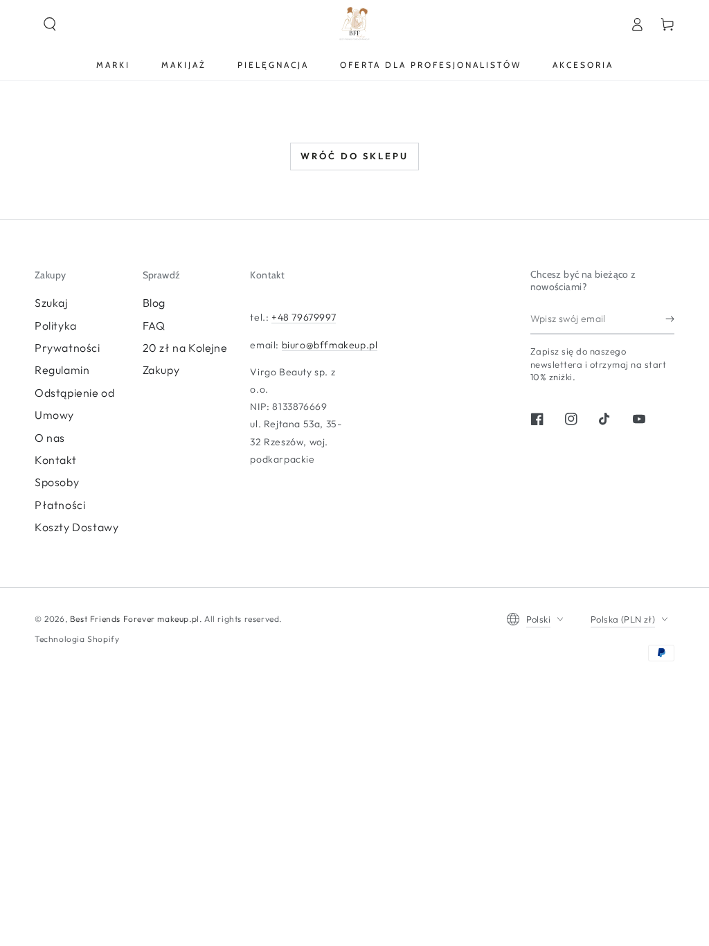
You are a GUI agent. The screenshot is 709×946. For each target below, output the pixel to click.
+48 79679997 (303, 317)
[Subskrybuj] (669, 318)
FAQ (154, 325)
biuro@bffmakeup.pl (330, 345)
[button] (50, 24)
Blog (154, 303)
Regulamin (62, 370)
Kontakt (55, 460)
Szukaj (51, 303)
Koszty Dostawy (76, 527)
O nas (50, 438)
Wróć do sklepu (354, 155)
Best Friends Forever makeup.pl (134, 619)
